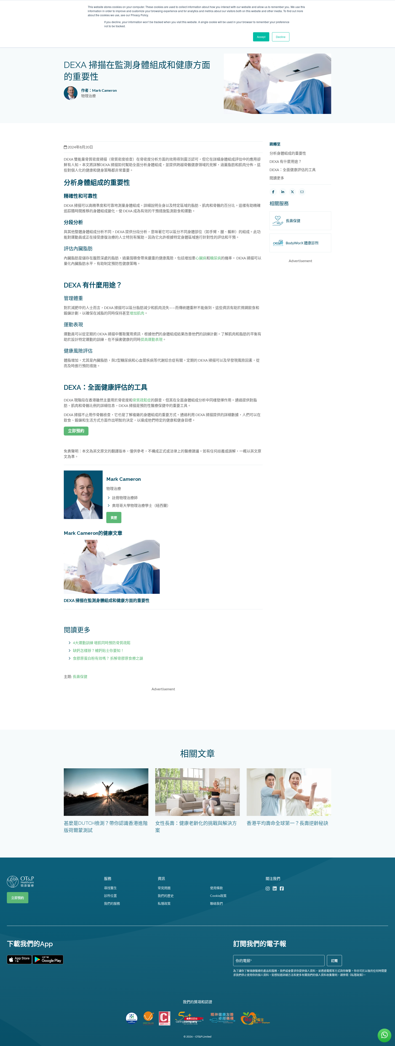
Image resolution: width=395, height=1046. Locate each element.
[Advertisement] (163, 705)
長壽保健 (80, 676)
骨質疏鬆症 (142, 400)
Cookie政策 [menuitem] (218, 896)
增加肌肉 (137, 313)
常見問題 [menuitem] (164, 888)
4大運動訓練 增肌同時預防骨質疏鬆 (102, 642)
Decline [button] (281, 37)
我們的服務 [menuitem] (112, 903)
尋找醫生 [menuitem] (110, 888)
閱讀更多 (277, 178)
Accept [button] (261, 37)
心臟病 (200, 258)
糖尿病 (215, 258)
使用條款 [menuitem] (216, 888)
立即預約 (17, 898)
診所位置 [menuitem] (110, 896)
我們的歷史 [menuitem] (166, 896)
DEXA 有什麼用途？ (286, 161)
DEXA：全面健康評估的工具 (293, 169)
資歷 (114, 517)
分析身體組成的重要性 (288, 153)
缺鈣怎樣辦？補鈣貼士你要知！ (98, 650)
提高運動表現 (152, 339)
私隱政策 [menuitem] (164, 903)
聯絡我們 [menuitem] (216, 903)
